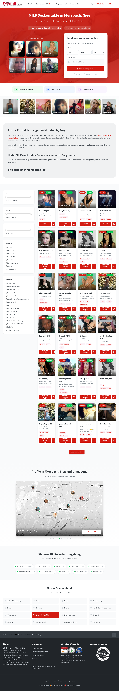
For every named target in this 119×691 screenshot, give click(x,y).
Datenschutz (62, 681)
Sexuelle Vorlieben (38, 655)
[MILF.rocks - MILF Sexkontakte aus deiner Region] (12, 4)
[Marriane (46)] (37, 509)
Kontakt (53, 681)
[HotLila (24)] (81, 498)
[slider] (6, 197)
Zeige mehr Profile (76, 452)
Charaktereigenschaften (40, 652)
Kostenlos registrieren (86, 69)
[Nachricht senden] (54, 224)
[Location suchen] (92, 4)
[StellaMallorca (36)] (72, 492)
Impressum (71, 681)
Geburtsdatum (71, 48)
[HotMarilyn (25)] (55, 514)
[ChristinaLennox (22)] (46, 500)
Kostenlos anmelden (90, 532)
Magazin (59, 4)
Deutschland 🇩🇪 (12, 635)
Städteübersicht (37, 648)
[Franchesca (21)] (85, 517)
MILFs (30, 4)
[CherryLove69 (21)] (68, 506)
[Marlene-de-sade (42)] (33, 487)
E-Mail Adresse (71, 57)
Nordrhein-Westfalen (24, 635)
